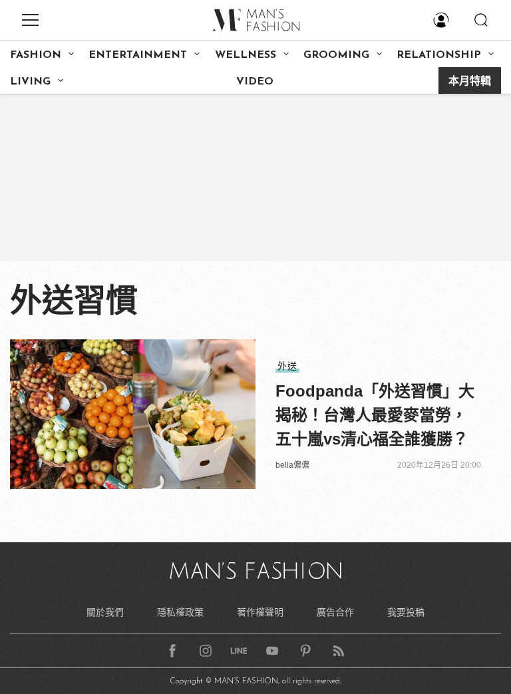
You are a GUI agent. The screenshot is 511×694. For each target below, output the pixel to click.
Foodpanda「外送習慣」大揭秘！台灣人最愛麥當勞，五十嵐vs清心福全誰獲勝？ (374, 415)
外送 (287, 366)
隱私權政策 (180, 612)
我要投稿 (406, 612)
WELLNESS (245, 55)
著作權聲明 (260, 612)
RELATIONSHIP (439, 55)
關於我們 (105, 612)
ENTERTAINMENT (137, 55)
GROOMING (336, 55)
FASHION (35, 55)
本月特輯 (469, 82)
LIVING (30, 82)
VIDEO (254, 82)
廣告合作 (335, 612)
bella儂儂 (292, 465)
